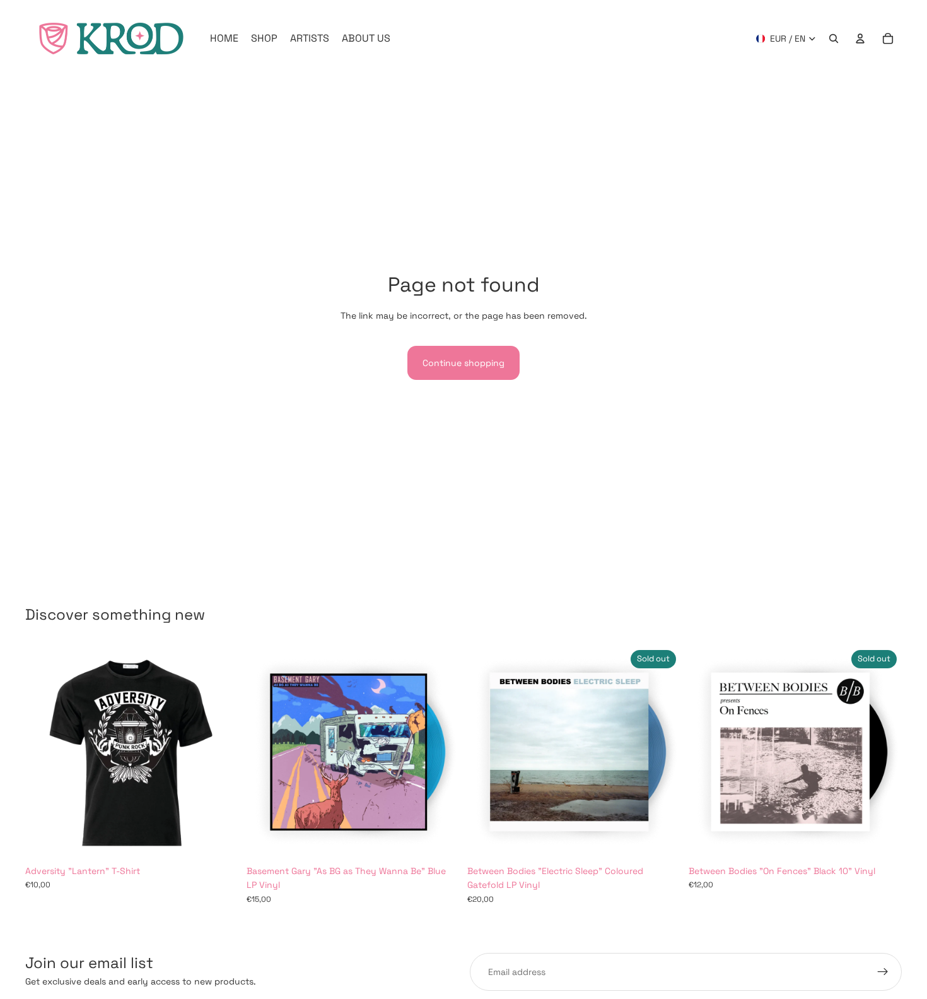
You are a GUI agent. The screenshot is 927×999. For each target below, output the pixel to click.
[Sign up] (883, 972)
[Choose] (219, 839)
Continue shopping (463, 363)
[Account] (860, 38)
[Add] (440, 839)
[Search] (834, 38)
